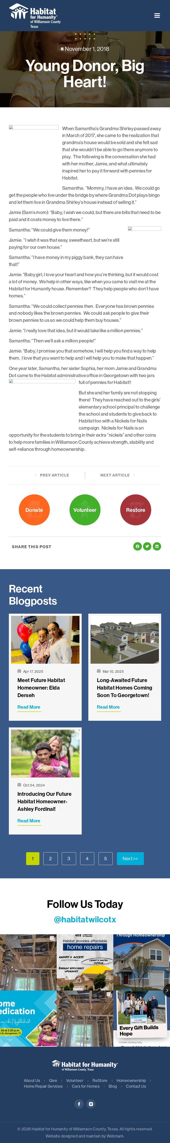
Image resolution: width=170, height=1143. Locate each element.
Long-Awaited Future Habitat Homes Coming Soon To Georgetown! (124, 687)
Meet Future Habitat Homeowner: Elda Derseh (41, 687)
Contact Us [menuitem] (136, 1086)
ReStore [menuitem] (100, 1080)
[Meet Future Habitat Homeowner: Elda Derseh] (45, 640)
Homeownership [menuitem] (131, 1080)
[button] (157, 16)
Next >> (130, 859)
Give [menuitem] (53, 1080)
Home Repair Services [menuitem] (43, 1086)
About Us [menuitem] (32, 1080)
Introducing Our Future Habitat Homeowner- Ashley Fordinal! (44, 801)
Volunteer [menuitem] (74, 1080)
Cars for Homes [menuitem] (86, 1086)
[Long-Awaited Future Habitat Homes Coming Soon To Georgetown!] (125, 640)
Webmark (115, 1136)
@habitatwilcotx (85, 919)
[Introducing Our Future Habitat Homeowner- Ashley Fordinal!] (45, 753)
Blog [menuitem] (113, 1086)
